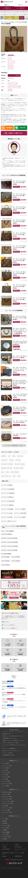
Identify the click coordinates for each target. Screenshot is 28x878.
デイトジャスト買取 (7, 807)
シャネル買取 (6, 767)
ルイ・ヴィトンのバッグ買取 (21, 14)
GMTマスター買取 (7, 792)
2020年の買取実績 (15, 560)
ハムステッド (4, 460)
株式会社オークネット (8, 733)
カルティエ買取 (6, 772)
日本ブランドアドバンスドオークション (12, 750)
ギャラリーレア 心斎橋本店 (7, 505)
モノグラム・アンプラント (7, 464)
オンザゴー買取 (21, 11)
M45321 (10, 90)
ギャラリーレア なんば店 (6, 513)
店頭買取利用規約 (18, 856)
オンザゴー (10, 65)
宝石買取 (5, 838)
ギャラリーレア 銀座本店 (6, 485)
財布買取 (5, 821)
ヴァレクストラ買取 (7, 783)
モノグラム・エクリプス (6, 468)
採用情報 (4, 846)
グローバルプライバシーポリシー (20, 850)
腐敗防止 (4, 856)
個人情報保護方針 (6, 849)
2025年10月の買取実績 (6, 534)
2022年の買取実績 (15, 556)
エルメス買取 (6, 763)
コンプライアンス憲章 (19, 852)
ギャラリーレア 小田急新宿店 (14, 75)
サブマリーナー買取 (7, 796)
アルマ (13, 456)
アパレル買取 (6, 827)
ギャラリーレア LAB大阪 (6, 517)
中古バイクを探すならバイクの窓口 (11, 742)
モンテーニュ (20, 456)
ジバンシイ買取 (6, 781)
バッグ (9, 58)
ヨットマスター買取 (7, 812)
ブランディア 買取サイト (8, 752)
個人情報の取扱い (18, 846)
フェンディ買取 (6, 776)
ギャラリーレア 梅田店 (20, 509)
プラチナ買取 (6, 834)
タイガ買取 (5, 805)
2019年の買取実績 (5, 564)
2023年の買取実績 (5, 556)
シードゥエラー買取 (7, 798)
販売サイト (21, 4)
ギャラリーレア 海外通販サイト (10, 748)
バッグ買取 (13, 14)
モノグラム (10, 68)
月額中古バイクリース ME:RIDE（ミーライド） (13, 740)
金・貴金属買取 (6, 832)
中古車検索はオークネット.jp (9, 738)
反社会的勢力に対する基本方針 (8, 853)
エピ (14, 476)
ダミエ (7, 472)
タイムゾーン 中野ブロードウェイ (8, 521)
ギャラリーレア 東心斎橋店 (7, 509)
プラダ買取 (5, 774)
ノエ (9, 456)
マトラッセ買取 (6, 810)
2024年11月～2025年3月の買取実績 (9, 542)
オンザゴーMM (17, 86)
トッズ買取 (5, 779)
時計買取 (5, 823)
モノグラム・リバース (12, 83)
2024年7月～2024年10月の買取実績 (9, 546)
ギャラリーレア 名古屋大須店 (7, 501)
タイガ (18, 476)
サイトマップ (5, 844)
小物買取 (5, 830)
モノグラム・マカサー (19, 468)
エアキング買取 (6, 794)
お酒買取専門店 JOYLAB (8, 755)
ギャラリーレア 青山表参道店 (7, 489)
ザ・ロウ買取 (6, 785)
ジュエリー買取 (6, 825)
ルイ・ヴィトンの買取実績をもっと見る (14, 445)
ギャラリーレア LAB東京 (19, 517)
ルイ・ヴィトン (11, 61)
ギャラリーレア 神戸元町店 (20, 513)
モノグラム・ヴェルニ (20, 464)
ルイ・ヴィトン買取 (14, 11)
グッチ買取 (5, 770)
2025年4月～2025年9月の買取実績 (9, 538)
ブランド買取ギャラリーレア (6, 11)
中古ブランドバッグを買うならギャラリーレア (13, 736)
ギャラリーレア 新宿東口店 (7, 497)
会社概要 (16, 844)
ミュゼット (11, 460)
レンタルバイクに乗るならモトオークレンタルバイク (14, 745)
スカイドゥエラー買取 (8, 803)
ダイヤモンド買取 (7, 836)
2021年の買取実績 (5, 560)
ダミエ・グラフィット (6, 476)
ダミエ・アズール (15, 472)
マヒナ (2, 472)
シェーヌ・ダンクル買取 (8, 801)
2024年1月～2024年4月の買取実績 (9, 550)
